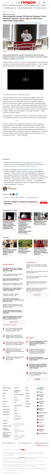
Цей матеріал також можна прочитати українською (28, 22)
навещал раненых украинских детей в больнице (23, 166)
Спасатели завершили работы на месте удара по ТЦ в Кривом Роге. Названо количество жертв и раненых (13, 317)
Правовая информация (6, 429)
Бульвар (43, 5)
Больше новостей (14, 321)
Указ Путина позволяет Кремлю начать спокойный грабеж (36, 277)
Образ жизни (6, 406)
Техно (4, 403)
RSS (40, 422)
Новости (5, 5)
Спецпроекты (17, 418)
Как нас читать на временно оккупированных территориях (7, 435)
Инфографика (6, 412)
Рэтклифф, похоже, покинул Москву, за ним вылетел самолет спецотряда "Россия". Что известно (13, 289)
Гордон (4, 11)
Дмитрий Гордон (41, 388)
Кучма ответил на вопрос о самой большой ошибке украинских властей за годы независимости (38, 373)
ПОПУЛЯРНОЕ (30, 337)
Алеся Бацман (43, 412)
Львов (27, 390)
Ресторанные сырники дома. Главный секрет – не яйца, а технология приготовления (15, 358)
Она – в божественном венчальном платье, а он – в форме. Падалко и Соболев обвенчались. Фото (14, 329)
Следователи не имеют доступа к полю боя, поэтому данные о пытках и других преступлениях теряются (37, 289)
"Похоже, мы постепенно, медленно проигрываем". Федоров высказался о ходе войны (12, 312)
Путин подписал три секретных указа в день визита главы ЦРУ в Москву (13, 279)
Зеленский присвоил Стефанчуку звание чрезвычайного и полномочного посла (12, 284)
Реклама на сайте (7, 425)
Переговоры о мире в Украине (25, 8)
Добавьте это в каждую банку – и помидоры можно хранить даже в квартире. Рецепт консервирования (14, 336)
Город (27, 385)
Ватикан (12, 197)
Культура (5, 401)
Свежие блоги (31, 262)
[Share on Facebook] (11, 194)
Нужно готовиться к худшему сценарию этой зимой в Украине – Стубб (12, 275)
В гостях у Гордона (29, 5)
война (17, 197)
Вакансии (5, 420)
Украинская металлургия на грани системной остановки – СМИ (11, 294)
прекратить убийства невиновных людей (29, 169)
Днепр (27, 401)
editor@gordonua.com (43, 443)
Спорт (4, 398)
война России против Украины (32, 197)
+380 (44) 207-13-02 (26, 443)
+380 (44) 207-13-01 (10, 443)
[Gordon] (28, 2)
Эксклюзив (17, 405)
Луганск (28, 406)
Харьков (28, 398)
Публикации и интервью (16, 5)
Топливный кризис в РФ (10, 8)
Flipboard (41, 419)
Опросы (16, 413)
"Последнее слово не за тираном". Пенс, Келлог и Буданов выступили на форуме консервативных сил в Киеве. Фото (38, 366)
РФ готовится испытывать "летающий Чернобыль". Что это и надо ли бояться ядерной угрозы (13, 269)
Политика (5, 390)
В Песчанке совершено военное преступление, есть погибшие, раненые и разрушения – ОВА (13, 300)
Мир (4, 395)
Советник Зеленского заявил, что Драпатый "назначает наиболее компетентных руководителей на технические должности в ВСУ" (37, 351)
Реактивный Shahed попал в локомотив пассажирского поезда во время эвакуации (38, 358)
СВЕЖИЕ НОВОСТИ (8, 264)
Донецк (27, 395)
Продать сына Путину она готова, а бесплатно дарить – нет (37, 272)
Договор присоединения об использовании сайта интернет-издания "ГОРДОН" (19, 437)
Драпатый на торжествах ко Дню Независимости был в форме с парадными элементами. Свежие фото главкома (15, 350)
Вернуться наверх (41, 445)
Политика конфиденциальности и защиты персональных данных (19, 430)
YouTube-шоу (17, 416)
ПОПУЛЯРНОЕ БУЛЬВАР (10, 325)
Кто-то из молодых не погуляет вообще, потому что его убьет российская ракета (36, 266)
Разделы (16, 385)
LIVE (15, 402)
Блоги (38, 5)
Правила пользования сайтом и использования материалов (19, 425)
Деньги (4, 393)
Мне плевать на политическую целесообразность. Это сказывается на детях (36, 283)
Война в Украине (10, 11)
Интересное (6, 414)
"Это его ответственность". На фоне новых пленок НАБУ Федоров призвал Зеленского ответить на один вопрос (38, 343)
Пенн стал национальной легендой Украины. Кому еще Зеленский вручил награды (9, 251)
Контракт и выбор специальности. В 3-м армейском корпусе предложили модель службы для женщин (13, 306)
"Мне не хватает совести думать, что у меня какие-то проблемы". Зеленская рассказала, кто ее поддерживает (15, 343)
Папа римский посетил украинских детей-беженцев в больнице (40, 222)
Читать (43, 202)
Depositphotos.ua (22, 457)
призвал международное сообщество (30, 162)
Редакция (5, 423)
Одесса (27, 393)
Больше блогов (37, 294)
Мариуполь (28, 403)
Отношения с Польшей (40, 8)
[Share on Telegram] (16, 194)
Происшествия (6, 409)
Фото (15, 408)
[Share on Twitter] (14, 194)
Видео (15, 410)
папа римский (6, 197)
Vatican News (20, 58)
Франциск (22, 197)
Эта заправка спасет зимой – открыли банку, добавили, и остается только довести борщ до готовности (41, 251)
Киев (27, 387)
